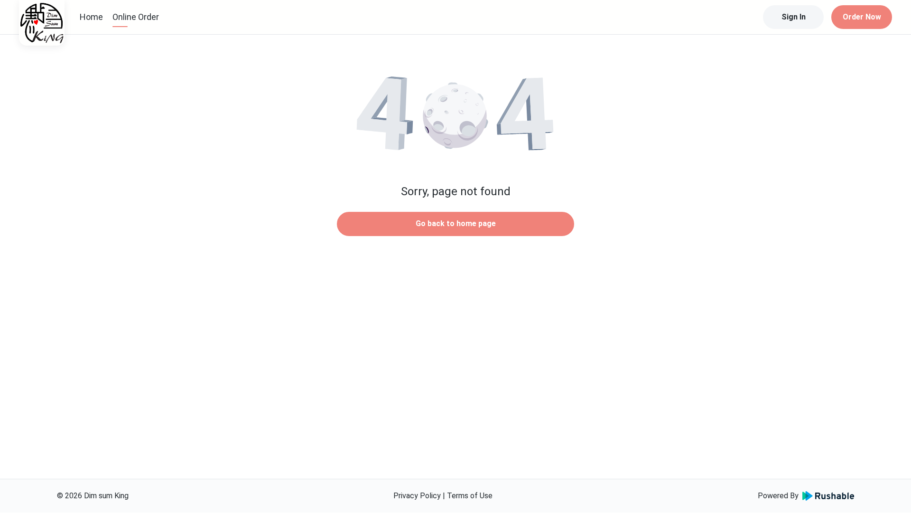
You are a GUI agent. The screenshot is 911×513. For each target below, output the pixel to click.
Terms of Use (470, 495)
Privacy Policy (417, 495)
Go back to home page (456, 223)
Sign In (793, 16)
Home (91, 17)
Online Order (135, 17)
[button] (455, 114)
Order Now (862, 16)
